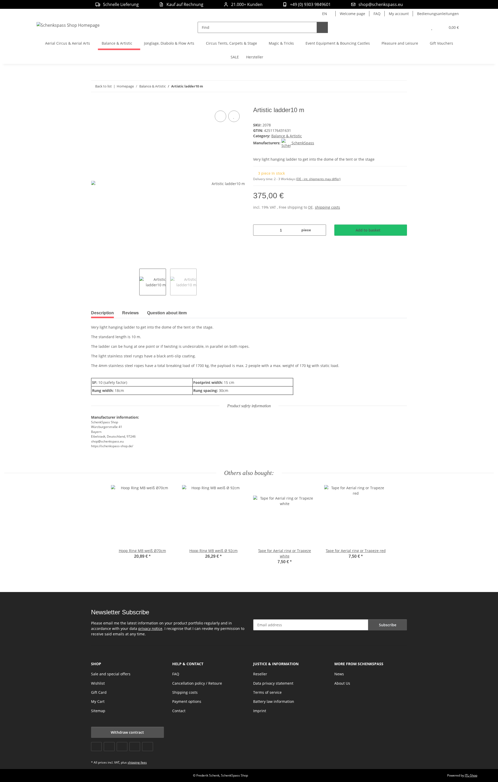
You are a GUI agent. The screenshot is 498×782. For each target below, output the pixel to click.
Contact (178, 710)
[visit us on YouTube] (109, 746)
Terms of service (267, 692)
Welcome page (352, 13)
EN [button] (324, 13)
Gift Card (99, 692)
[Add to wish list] (234, 116)
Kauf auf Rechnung (185, 4)
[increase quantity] (320, 230)
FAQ (377, 13)
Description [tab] (102, 313)
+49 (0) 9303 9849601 (310, 4)
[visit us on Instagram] (134, 746)
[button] (421, 27)
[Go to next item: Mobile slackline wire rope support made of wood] (401, 86)
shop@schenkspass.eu (380, 4)
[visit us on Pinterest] (122, 746)
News (339, 673)
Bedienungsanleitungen (438, 13)
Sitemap (98, 710)
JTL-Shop (471, 775)
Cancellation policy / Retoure (197, 683)
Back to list (103, 86)
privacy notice (150, 628)
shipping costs (327, 207)
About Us (342, 683)
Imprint (259, 710)
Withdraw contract (127, 732)
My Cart (98, 701)
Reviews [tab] (130, 313)
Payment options (186, 701)
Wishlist (98, 683)
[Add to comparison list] (220, 116)
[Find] (322, 27)
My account (399, 13)
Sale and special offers (110, 673)
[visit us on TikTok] (147, 746)
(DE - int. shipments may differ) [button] (318, 179)
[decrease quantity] (259, 230)
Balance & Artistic (286, 135)
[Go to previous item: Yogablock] (390, 86)
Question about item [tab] (167, 313)
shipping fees (137, 762)
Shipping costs (185, 692)
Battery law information (273, 701)
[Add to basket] (95, 103)
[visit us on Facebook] (96, 746)
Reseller (260, 673)
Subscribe (387, 624)
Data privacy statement (273, 683)
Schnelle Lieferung (121, 4)
